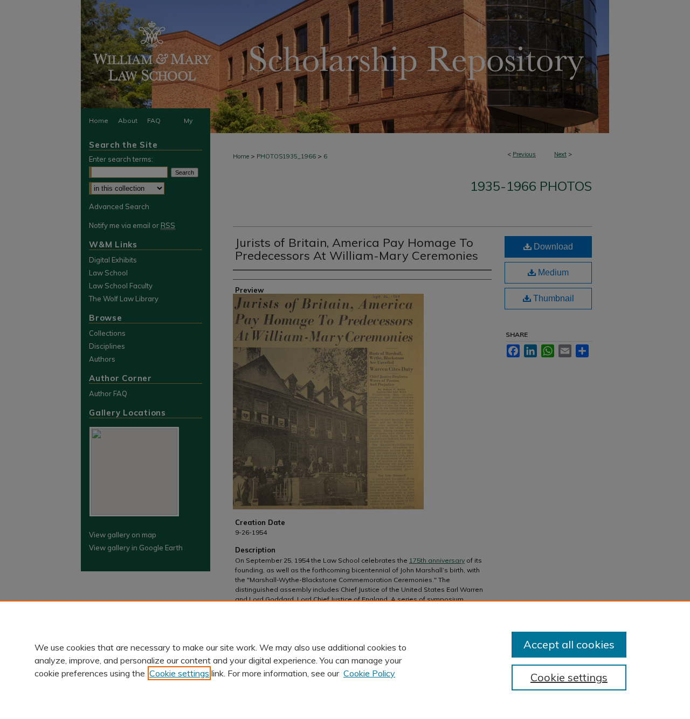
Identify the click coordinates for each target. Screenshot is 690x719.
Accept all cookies (569, 644)
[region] (345, 659)
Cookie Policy (369, 673)
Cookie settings (179, 673)
